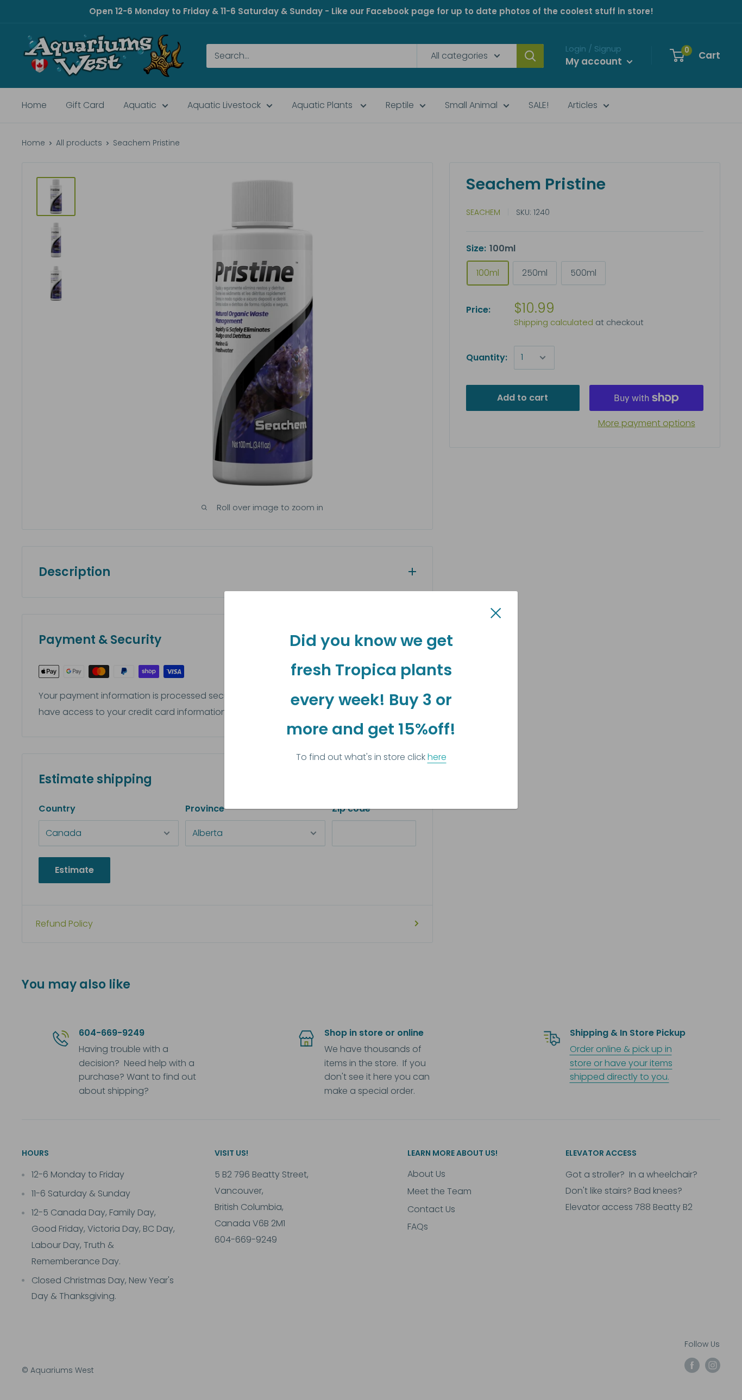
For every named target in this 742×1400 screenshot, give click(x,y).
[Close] (496, 612)
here (437, 757)
